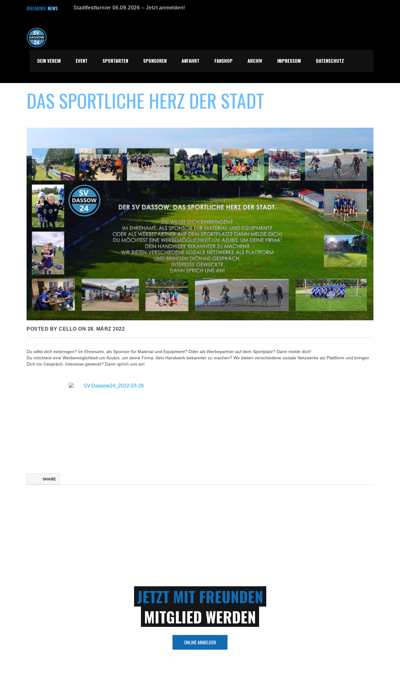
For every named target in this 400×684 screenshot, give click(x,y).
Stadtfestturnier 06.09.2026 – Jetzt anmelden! (129, 7)
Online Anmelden (200, 642)
